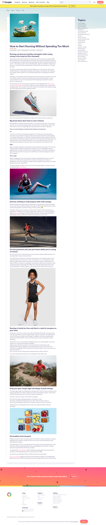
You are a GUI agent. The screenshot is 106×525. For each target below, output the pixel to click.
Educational (81, 29)
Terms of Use (41, 498)
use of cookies (74, 521)
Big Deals (24, 495)
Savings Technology (83, 52)
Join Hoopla (100, 2)
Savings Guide (39, 50)
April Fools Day (82, 26)
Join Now (74, 476)
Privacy (27, 517)
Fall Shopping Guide (83, 31)
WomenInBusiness (82, 61)
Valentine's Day (56, 497)
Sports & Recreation (83, 55)
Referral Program (41, 495)
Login (23, 499)
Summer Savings (82, 58)
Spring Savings (81, 56)
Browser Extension (82, 28)
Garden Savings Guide (83, 39)
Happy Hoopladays (57, 496)
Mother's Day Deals (57, 498)
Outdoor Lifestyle (82, 47)
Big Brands (24, 496)
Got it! (83, 521)
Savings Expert (81, 48)
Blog (8, 10)
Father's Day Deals (57, 500)
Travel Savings (81, 59)
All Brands (24, 504)
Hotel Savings (81, 42)
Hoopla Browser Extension (28, 509)
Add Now (73, 6)
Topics (12, 10)
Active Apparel (32, 50)
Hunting (80, 45)
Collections (55, 508)
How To (18, 10)
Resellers (40, 504)
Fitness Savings (25, 50)
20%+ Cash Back (26, 498)
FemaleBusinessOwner (84, 34)
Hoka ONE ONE (20, 85)
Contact (39, 499)
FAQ (39, 496)
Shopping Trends (82, 53)
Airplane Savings (82, 25)
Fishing (80, 36)
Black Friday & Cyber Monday (59, 494)
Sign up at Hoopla (15, 456)
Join (23, 501)
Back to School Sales (57, 501)
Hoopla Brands (13, 50)
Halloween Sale (56, 503)
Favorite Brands (82, 33)
